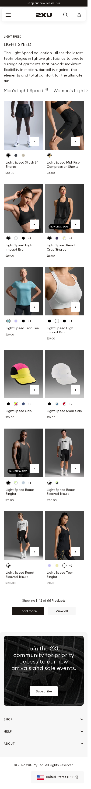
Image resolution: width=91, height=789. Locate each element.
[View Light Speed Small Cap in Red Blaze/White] (64, 404)
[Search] (65, 15)
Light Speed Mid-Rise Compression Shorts (63, 165)
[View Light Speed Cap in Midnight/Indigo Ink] (23, 404)
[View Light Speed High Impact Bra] (23, 208)
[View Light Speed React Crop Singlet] (64, 208)
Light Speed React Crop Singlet (61, 247)
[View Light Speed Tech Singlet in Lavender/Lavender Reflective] (49, 565)
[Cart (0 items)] (79, 15)
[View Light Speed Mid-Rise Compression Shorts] (64, 125)
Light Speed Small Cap (64, 411)
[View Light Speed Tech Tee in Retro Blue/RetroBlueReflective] (8, 321)
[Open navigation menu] (8, 15)
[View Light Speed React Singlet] (23, 453)
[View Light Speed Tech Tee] (23, 291)
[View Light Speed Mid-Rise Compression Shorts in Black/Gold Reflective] (49, 155)
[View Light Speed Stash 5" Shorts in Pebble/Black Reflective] (23, 155)
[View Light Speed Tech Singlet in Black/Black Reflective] (64, 565)
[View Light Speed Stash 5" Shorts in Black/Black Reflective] (8, 155)
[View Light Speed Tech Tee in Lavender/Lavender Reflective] (16, 321)
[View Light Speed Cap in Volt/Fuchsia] (16, 404)
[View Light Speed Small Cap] (64, 374)
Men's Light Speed (26, 90)
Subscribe (44, 691)
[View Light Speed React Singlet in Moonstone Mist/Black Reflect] (23, 482)
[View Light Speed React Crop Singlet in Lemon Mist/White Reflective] (64, 238)
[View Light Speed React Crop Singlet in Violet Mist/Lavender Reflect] (57, 238)
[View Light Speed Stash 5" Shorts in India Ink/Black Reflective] (16, 155)
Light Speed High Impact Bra (19, 247)
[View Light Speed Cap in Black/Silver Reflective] (8, 404)
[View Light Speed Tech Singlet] (64, 535)
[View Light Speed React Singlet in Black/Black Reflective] (8, 482)
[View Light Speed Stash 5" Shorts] (23, 125)
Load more (28, 611)
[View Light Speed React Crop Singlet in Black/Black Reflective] (49, 238)
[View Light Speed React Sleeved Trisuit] (64, 453)
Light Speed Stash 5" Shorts (22, 165)
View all (62, 611)
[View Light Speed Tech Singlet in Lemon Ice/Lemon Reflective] (57, 565)
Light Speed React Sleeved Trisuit (61, 492)
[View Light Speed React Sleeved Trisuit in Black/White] (49, 482)
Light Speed (12, 36)
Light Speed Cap (19, 411)
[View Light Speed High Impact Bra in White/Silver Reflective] (16, 238)
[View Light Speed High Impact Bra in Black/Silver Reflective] (8, 238)
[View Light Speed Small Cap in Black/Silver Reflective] (49, 404)
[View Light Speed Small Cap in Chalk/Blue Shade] (57, 404)
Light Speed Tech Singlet (60, 575)
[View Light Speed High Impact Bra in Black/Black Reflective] (23, 238)
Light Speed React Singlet (20, 492)
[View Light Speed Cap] (23, 374)
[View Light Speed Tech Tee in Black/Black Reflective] (23, 321)
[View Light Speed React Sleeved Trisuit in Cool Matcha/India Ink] (57, 482)
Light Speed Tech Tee (22, 328)
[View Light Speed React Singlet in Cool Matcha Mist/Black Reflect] (16, 482)
